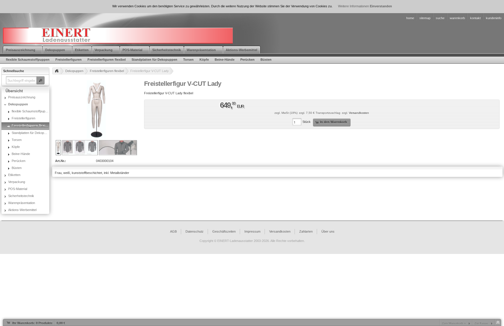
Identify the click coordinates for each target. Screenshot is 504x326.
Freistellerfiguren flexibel (107, 71)
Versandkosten (359, 112)
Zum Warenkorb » (454, 323)
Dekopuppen (74, 71)
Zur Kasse (481, 323)
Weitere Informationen (353, 6)
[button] (40, 80)
